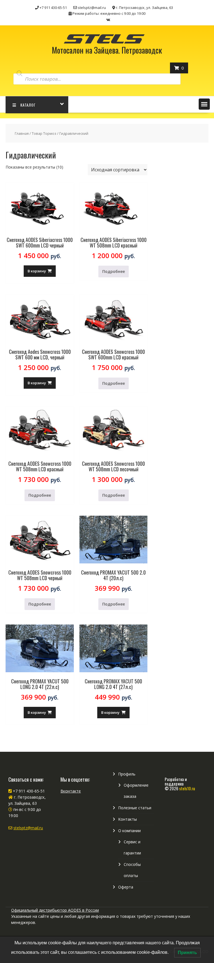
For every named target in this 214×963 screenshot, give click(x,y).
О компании (129, 830)
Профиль (126, 774)
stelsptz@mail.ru (28, 827)
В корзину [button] (37, 270)
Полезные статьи (134, 807)
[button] (204, 104)
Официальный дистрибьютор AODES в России (55, 910)
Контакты (127, 819)
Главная (22, 133)
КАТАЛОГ (28, 105)
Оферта (125, 887)
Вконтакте (70, 791)
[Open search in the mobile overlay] (97, 74)
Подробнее (113, 271)
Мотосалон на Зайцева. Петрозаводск (107, 50)
